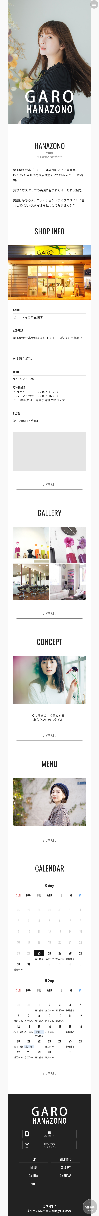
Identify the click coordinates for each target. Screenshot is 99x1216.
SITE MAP (48, 1206)
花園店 (46, 1211)
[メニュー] (94, 4)
